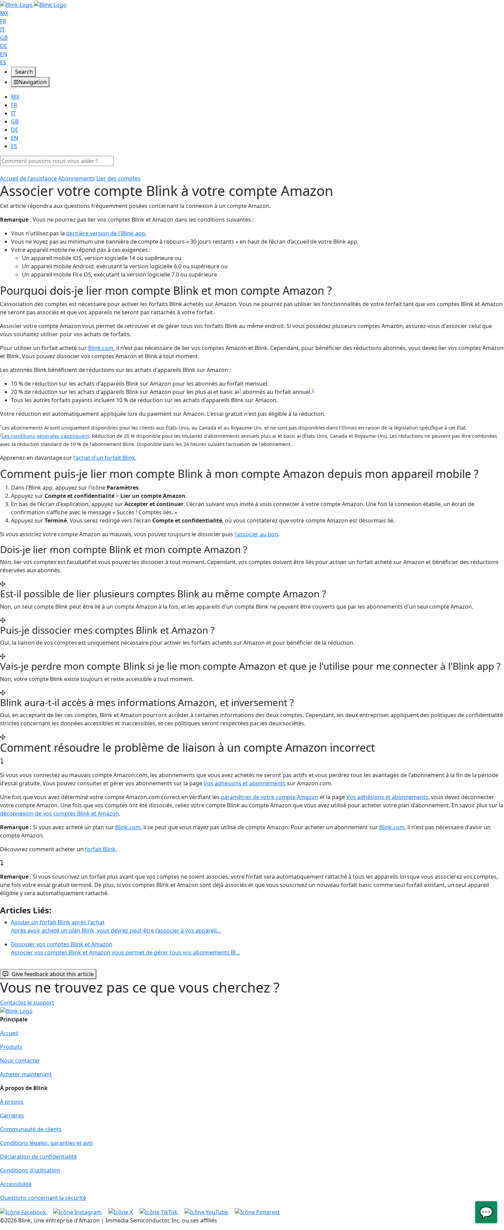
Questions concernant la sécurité (43, 1198)
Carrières (12, 1115)
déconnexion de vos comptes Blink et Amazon (59, 813)
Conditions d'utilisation (30, 1170)
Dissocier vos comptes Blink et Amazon (125, 948)
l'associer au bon (256, 534)
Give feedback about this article (53, 974)
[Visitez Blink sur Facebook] (24, 1211)
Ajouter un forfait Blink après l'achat (116, 926)
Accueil (9, 1033)
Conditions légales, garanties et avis (46, 1143)
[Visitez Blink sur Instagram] (78, 1211)
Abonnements (76, 178)
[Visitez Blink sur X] (121, 1211)
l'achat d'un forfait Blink (104, 457)
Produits (11, 1047)
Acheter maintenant (26, 1074)
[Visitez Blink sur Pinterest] (257, 1211)
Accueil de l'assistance (28, 178)
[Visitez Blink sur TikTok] (159, 1211)
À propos (12, 1101)
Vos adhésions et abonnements (245, 783)
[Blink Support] (33, 4)
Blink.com (100, 348)
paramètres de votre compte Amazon (269, 797)
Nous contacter (20, 1060)
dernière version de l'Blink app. (106, 233)
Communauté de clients (31, 1129)
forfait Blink (100, 849)
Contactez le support (27, 1002)
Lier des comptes (118, 178)
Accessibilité (16, 1184)
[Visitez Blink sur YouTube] (206, 1211)
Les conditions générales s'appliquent (45, 436)
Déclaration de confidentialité (38, 1156)
